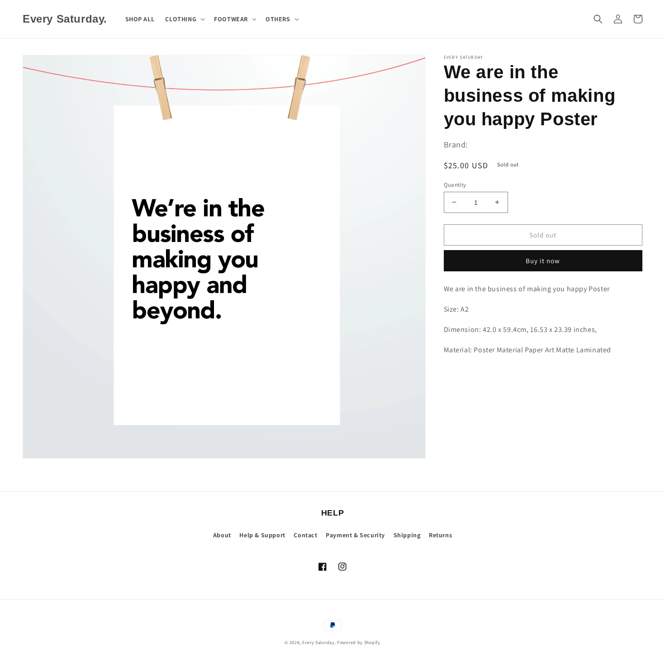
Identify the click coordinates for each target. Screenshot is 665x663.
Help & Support (262, 535)
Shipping (407, 535)
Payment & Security (355, 535)
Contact (305, 535)
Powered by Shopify (358, 642)
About (222, 535)
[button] (184, 18)
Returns (440, 535)
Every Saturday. (319, 642)
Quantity (455, 184)
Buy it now (543, 260)
